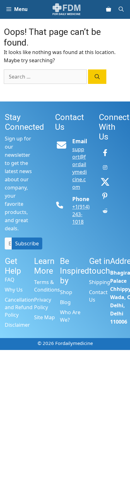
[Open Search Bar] (123, 9)
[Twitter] (105, 182)
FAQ (10, 279)
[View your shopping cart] (108, 9)
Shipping (99, 282)
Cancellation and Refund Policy (19, 307)
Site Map (44, 317)
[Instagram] (105, 167)
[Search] (97, 76)
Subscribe (27, 243)
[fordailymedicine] (66, 9)
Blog (65, 302)
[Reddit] (105, 211)
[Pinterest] (105, 196)
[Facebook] (105, 153)
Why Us (14, 289)
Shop (66, 292)
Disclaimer (17, 324)
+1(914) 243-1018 (81, 214)
